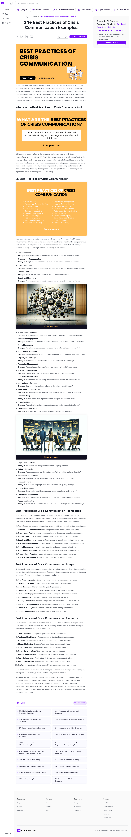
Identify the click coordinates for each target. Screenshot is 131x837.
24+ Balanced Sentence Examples (31, 766)
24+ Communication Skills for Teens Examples (68, 752)
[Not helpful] (65, 36)
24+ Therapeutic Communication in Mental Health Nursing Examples (32, 752)
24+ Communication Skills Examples (68, 760)
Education (77, 810)
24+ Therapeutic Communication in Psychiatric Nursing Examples (68, 744)
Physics (48, 803)
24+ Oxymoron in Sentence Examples (32, 772)
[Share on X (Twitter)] (22, 36)
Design (76, 803)
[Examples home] (26, 830)
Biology (48, 806)
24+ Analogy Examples (27, 779)
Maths (19, 806)
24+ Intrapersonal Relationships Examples (30, 735)
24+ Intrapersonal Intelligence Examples (69, 734)
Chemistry (21, 810)
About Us (106, 803)
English (34, 16)
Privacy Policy (108, 806)
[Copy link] (17, 36)
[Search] (123, 4)
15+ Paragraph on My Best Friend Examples (67, 780)
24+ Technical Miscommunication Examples (31, 720)
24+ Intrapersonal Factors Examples (32, 728)
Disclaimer (106, 814)
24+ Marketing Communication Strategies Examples (30, 712)
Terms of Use (107, 810)
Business (77, 806)
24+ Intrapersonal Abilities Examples (68, 728)
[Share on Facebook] (27, 36)
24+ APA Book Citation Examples (30, 760)
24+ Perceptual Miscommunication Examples (67, 712)
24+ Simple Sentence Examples (66, 772)
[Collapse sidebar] (11, 3)
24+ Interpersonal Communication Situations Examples (31, 744)
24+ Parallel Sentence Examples (67, 766)
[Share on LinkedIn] (32, 36)
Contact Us (107, 817)
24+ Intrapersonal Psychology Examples (69, 719)
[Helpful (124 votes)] (60, 36)
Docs (47, 810)
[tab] (22, 10)
